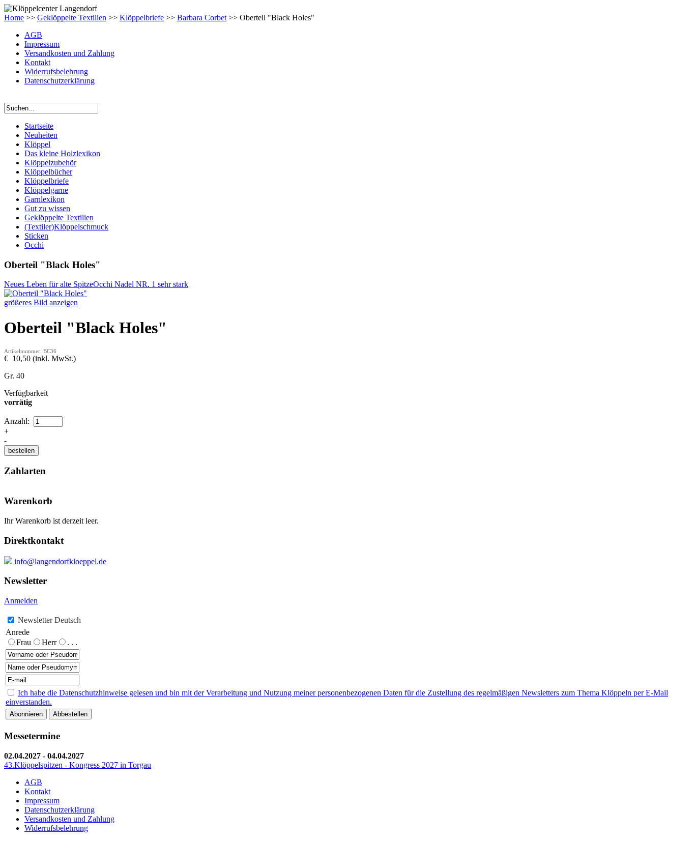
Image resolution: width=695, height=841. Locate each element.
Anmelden (21, 600)
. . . (72, 642)
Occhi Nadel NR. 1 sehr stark (140, 284)
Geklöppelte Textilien (71, 17)
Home (14, 17)
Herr (49, 642)
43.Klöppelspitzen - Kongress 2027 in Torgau (77, 765)
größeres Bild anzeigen (41, 302)
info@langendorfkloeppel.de (60, 561)
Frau (23, 642)
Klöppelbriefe (142, 17)
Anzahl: (18, 421)
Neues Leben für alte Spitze (48, 284)
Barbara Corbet (201, 17)
